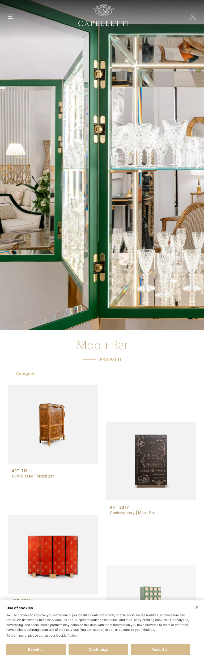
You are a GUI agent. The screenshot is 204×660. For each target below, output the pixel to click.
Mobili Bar (45, 476)
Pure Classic (22, 476)
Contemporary (123, 513)
